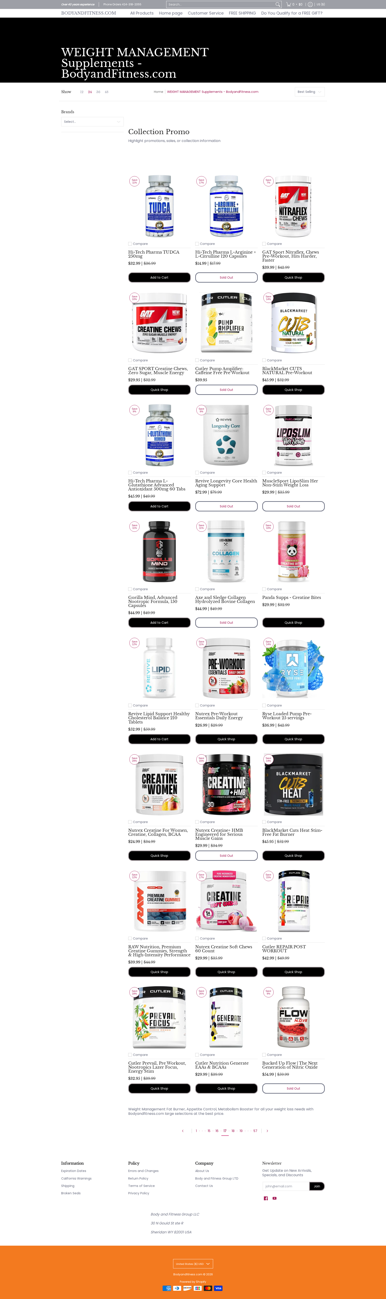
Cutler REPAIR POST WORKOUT (284, 948)
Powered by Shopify (193, 1282)
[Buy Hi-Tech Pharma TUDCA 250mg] (159, 206)
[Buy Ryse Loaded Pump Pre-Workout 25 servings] (293, 668)
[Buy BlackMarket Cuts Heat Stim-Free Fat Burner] (293, 784)
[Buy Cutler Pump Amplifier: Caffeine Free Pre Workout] (226, 323)
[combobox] (220, 4)
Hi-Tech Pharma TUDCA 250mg (153, 254)
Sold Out (226, 277)
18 (233, 1131)
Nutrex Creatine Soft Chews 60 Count (223, 948)
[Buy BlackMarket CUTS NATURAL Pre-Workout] (293, 323)
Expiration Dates (73, 1171)
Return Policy (138, 1178)
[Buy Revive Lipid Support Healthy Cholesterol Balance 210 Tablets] (159, 668)
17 (225, 1131)
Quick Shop (293, 277)
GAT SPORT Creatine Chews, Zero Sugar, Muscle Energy (158, 370)
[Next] (268, 1131)
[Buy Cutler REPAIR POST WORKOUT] (293, 901)
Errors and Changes (143, 1171)
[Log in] (310, 4)
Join (317, 1186)
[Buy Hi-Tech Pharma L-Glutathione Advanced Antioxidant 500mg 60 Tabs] (159, 435)
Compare (140, 244)
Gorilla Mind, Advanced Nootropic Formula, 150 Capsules (152, 601)
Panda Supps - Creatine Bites (291, 597)
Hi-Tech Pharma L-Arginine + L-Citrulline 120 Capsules (225, 254)
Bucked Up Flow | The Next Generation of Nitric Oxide (290, 1065)
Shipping (67, 1186)
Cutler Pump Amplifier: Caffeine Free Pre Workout (222, 370)
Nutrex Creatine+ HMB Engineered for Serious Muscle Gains (219, 834)
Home (158, 92)
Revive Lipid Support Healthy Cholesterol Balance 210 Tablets (159, 717)
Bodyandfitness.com (88, 13)
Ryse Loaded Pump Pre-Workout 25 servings (287, 715)
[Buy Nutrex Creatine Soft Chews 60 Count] (226, 901)
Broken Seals (71, 1193)
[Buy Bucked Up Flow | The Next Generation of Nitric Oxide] (293, 1017)
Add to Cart (159, 277)
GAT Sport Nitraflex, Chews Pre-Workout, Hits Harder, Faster (290, 256)
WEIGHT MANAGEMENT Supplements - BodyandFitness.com (212, 92)
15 (209, 1131)
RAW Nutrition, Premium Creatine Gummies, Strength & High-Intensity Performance (159, 950)
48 (106, 92)
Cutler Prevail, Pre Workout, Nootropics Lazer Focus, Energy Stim (157, 1067)
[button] (266, 1198)
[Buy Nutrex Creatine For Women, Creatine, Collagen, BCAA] (159, 784)
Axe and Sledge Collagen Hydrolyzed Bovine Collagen (225, 599)
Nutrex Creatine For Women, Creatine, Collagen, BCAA (158, 832)
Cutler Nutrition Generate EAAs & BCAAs (222, 1065)
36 (98, 92)
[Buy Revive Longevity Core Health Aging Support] (226, 435)
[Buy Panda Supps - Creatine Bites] (293, 551)
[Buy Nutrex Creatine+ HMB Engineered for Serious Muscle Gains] (226, 784)
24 (90, 92)
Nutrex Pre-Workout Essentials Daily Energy (219, 715)
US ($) (321, 4)
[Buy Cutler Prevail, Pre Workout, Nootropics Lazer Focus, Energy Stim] (159, 1017)
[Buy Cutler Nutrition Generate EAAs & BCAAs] (226, 1017)
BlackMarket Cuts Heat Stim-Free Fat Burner (292, 832)
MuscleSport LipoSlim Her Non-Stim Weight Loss (290, 483)
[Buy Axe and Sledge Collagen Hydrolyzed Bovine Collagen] (226, 551)
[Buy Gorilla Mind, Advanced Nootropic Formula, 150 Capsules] (159, 551)
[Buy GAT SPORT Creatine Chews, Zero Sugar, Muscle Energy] (159, 323)
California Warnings (76, 1178)
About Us (202, 1171)
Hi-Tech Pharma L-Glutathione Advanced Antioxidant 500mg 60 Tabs (156, 485)
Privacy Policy (138, 1193)
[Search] (277, 4)
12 (82, 92)
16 (217, 1131)
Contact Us (204, 1186)
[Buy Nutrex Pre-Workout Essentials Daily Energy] (226, 668)
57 (255, 1131)
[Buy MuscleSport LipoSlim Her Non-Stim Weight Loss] (293, 435)
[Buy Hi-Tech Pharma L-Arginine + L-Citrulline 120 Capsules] (226, 206)
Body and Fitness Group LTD (216, 1178)
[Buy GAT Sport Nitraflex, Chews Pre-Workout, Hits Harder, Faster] (293, 206)
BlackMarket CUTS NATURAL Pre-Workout (287, 370)
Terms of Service (141, 1186)
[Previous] (184, 1131)
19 (241, 1131)
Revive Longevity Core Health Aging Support (226, 483)
